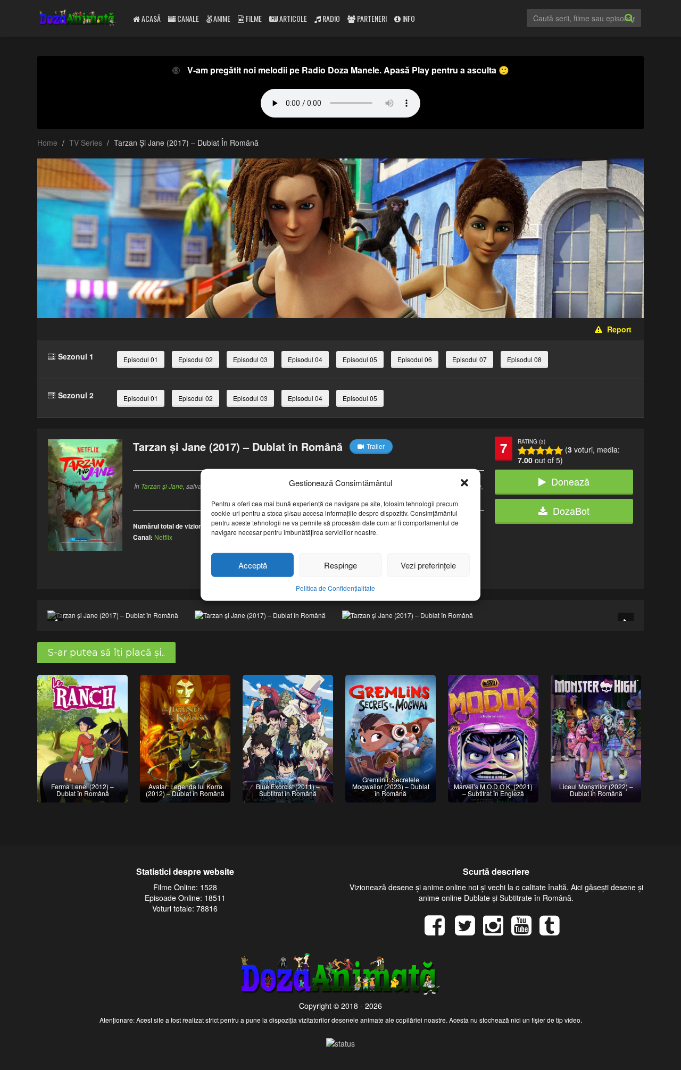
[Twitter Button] (469, 930)
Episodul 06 (414, 359)
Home (47, 142)
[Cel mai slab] (522, 450)
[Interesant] (549, 450)
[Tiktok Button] (553, 930)
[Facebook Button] (439, 930)
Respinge (340, 565)
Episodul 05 (360, 359)
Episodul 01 (140, 359)
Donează (570, 481)
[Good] (540, 450)
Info (408, 18)
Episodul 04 (305, 359)
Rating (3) (531, 441)
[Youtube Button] (525, 930)
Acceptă (252, 565)
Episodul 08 (524, 359)
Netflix (163, 536)
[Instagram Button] (497, 930)
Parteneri (371, 18)
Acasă (150, 18)
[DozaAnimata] (78, 18)
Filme (253, 18)
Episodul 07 (469, 359)
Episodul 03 (250, 359)
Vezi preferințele (428, 565)
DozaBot (571, 510)
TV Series (85, 142)
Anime (221, 18)
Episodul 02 (195, 359)
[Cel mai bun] (558, 450)
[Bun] (531, 450)
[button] (464, 482)
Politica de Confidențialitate (335, 587)
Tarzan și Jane (162, 485)
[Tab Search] (640, 26)
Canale (187, 18)
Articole (292, 18)
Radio (330, 18)
